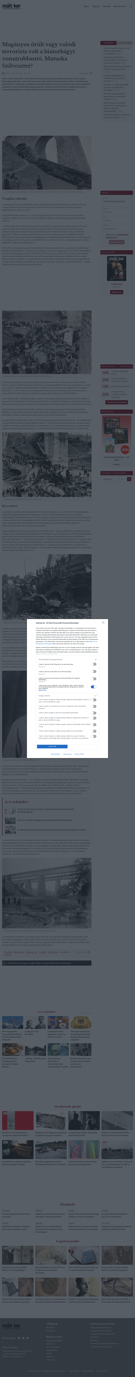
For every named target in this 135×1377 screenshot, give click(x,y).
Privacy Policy (79, 754)
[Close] (104, 623)
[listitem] (67, 659)
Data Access (67, 754)
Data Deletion (55, 754)
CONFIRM (52, 746)
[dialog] (67, 688)
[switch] (93, 664)
